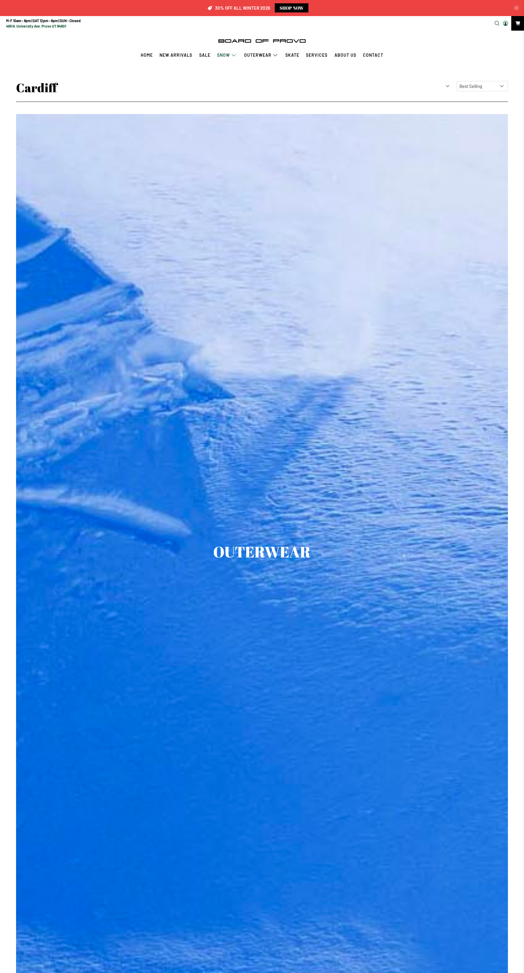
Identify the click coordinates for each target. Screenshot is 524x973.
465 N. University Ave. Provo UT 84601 (36, 26)
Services (317, 55)
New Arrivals (176, 55)
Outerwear (257, 55)
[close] (516, 8)
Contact (373, 55)
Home (147, 55)
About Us (345, 55)
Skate (292, 55)
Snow (223, 55)
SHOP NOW (292, 8)
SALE (204, 55)
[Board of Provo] (262, 40)
